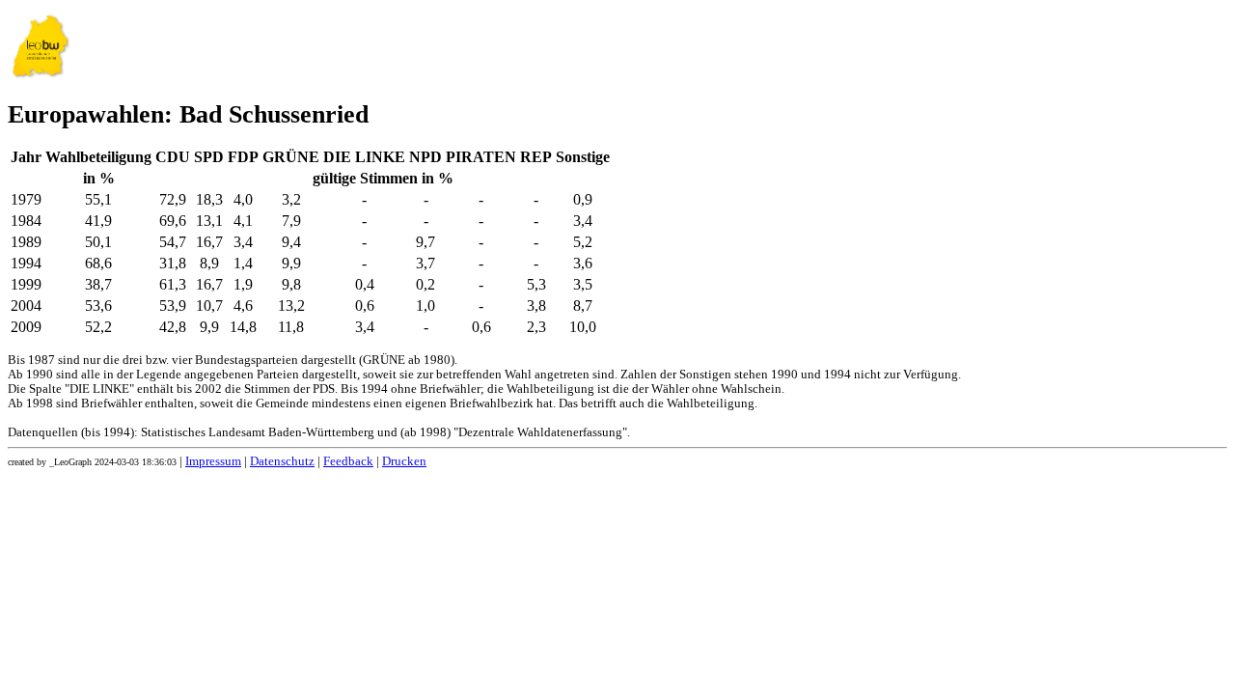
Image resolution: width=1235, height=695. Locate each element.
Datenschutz (282, 461)
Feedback (348, 461)
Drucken (404, 461)
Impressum (213, 461)
